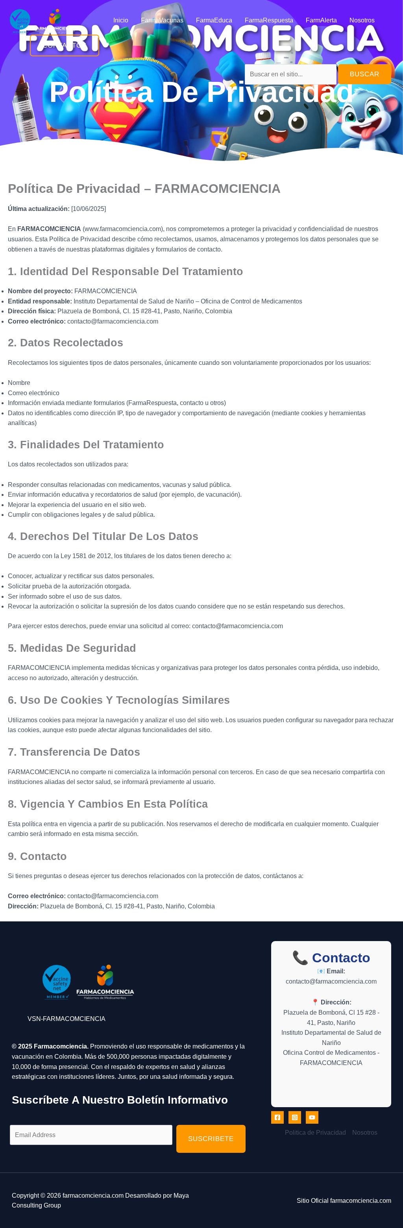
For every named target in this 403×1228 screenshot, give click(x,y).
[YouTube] (312, 1117)
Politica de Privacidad (315, 1132)
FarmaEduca (214, 20)
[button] (64, 45)
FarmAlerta (321, 20)
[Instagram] (294, 1117)
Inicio (120, 20)
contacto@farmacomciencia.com (112, 321)
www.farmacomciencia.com (123, 229)
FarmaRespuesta (269, 20)
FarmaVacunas (162, 20)
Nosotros (362, 20)
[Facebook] (277, 1117)
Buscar (364, 74)
